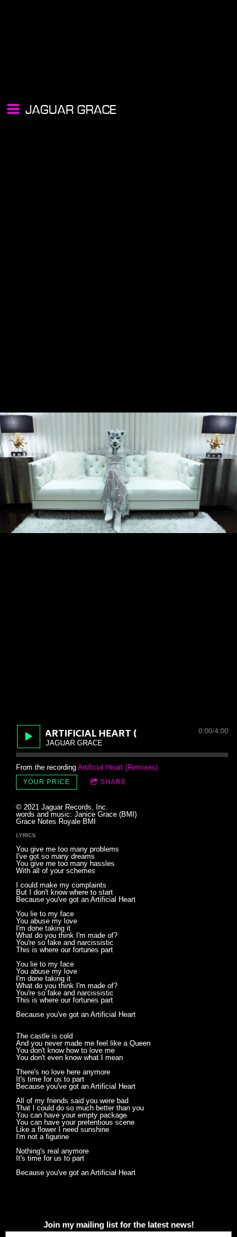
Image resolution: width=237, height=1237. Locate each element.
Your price (46, 782)
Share (113, 782)
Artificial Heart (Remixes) (118, 767)
